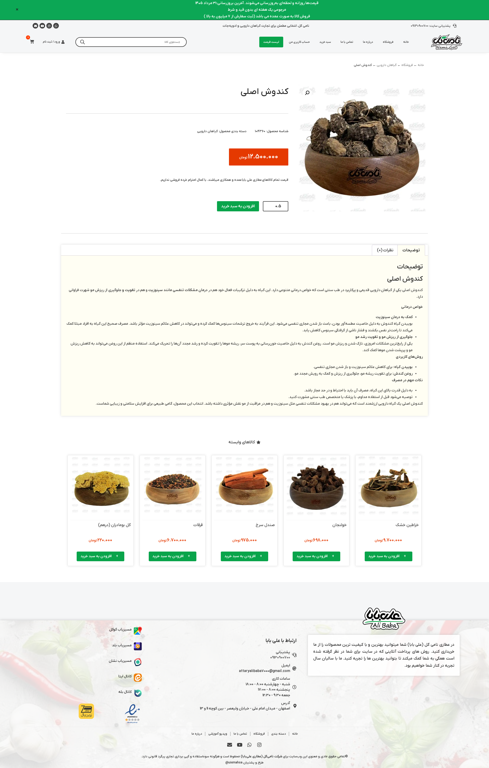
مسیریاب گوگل (120, 629)
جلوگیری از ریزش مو (105, 290)
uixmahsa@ (233, 762)
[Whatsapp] (56, 26)
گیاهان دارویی (387, 65)
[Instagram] (49, 26)
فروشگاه (388, 42)
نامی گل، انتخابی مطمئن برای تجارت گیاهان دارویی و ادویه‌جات (266, 26)
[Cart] (30, 41)
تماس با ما (347, 42)
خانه (406, 42)
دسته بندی (278, 734)
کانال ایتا (125, 676)
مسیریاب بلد (122, 645)
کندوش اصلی (412, 290)
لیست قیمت (271, 42)
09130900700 (280, 657)
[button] (307, 93)
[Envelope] (230, 744)
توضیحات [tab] (411, 250)
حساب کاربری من (299, 42)
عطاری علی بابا (252, 180)
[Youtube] (42, 26)
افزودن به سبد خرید (238, 206)
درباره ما (368, 42)
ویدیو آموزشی (217, 734)
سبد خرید (325, 42)
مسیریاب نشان (120, 661)
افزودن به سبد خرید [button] (384, 556)
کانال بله (125, 692)
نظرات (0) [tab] (385, 250)
